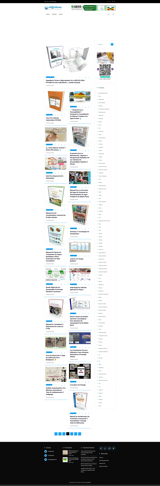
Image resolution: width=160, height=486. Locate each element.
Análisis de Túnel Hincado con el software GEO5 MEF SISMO (73, 459)
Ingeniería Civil (101, 259)
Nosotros (48, 14)
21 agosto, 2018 (73, 284)
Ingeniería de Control (102, 262)
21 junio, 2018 (73, 346)
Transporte (100, 393)
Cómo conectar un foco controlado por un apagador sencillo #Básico (88, 470)
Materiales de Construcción (103, 294)
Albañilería (101, 105)
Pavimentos (101, 326)
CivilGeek (100, 157)
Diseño (100, 192)
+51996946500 (51, 455)
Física (100, 227)
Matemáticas (101, 291)
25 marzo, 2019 (73, 106)
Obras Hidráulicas (102, 323)
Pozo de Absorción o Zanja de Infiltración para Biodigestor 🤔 (55, 358)
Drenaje (100, 195)
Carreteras (101, 144)
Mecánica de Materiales (103, 307)
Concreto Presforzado (103, 166)
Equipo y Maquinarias (102, 201)
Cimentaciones (101, 153)
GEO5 (100, 230)
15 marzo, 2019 (49, 172)
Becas (100, 125)
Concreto (100, 160)
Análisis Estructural (102, 112)
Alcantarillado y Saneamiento (104, 109)
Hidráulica (100, 243)
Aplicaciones (101, 115)
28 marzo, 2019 (49, 114)
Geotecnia (100, 240)
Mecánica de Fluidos (102, 303)
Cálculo (100, 134)
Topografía (101, 390)
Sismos (100, 364)
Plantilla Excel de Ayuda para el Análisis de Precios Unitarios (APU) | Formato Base (89, 459)
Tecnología (101, 377)
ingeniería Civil (102, 463)
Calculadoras (101, 131)
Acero (100, 96)
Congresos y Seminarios (103, 169)
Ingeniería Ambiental (102, 255)
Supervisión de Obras (102, 374)
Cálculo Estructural (102, 137)
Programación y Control (103, 335)
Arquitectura (101, 118)
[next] (79, 433)
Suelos (100, 370)
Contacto (61, 14)
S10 (99, 354)
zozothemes (88, 482)
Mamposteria (101, 284)
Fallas (100, 224)
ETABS (100, 214)
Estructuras (101, 211)
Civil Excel (101, 457)
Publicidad (54, 14)
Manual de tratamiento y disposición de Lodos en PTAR (55, 327)
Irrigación (100, 275)
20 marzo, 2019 (73, 150)
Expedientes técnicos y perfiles (104, 220)
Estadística (101, 204)
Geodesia (100, 233)
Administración (101, 99)
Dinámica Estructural (102, 185)
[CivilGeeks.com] (53, 7)
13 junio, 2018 (49, 384)
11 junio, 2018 (73, 413)
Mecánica (100, 300)
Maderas (100, 281)
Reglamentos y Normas (103, 348)
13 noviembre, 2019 (50, 77)
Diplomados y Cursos (102, 188)
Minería (100, 319)
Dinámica (100, 182)
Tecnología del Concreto (103, 380)
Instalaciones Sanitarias (103, 271)
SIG (99, 361)
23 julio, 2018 (73, 313)
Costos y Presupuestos (103, 176)
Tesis (99, 383)
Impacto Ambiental (102, 252)
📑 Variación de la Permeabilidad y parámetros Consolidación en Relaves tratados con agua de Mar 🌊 (79, 114)
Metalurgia (101, 313)
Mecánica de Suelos (102, 310)
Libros (100, 278)
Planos (100, 329)
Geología (100, 236)
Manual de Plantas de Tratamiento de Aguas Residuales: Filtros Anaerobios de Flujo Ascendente (54, 256)
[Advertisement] (80, 25)
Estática (100, 208)
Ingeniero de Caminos (103, 466)
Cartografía (101, 147)
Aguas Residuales (102, 102)
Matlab (100, 297)
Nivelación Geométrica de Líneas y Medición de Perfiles (73, 452)
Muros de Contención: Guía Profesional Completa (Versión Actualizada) (88, 452)
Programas (101, 338)
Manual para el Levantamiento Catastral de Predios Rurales (56, 215)
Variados (100, 402)
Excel (100, 217)
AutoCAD (100, 121)
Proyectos (100, 342)
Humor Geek (101, 249)
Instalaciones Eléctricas (103, 268)
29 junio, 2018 (49, 321)
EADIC (100, 198)
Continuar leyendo (50, 85)
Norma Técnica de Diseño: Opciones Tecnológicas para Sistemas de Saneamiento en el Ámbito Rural (79, 321)
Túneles (100, 396)
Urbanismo (100, 399)
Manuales (100, 287)
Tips (99, 386)
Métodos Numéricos (102, 316)
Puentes (100, 345)
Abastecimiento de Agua (103, 93)
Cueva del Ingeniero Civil (104, 460)
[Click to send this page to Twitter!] (82, 77)
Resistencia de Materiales (103, 351)
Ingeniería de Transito (102, 265)
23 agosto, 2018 (73, 255)
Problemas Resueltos (102, 332)
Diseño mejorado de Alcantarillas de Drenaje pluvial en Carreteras (54, 289)
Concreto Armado (102, 163)
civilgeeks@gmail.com (52, 459)
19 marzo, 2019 (49, 144)
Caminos (100, 141)
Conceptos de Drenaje (78, 385)
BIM (99, 128)
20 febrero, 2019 (49, 209)
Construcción (101, 172)
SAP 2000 (100, 358)
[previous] (56, 433)
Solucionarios (101, 367)
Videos (100, 406)
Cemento (100, 150)
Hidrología (101, 246)
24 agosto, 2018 (73, 228)
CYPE (100, 179)
